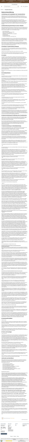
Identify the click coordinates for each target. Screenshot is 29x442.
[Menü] (2, 6)
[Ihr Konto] (23, 6)
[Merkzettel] (21, 6)
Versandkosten (14, 438)
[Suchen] (18, 6)
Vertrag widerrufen (4, 433)
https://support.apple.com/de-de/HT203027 (7, 211)
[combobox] (10, 6)
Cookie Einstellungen (10, 430)
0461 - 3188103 (3, 427)
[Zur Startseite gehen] (14, 4)
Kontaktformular (3, 431)
